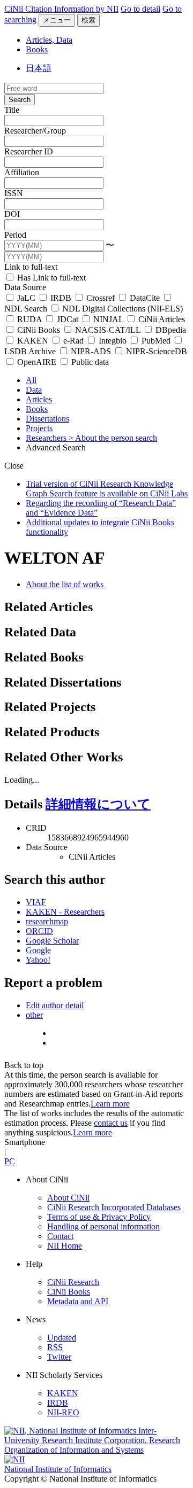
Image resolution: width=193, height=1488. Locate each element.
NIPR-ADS (91, 351)
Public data (89, 362)
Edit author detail (55, 1005)
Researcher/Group (35, 130)
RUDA (29, 319)
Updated (61, 1337)
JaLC (26, 297)
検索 (88, 20)
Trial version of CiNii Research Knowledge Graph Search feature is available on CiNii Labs (107, 488)
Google (38, 950)
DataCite (145, 297)
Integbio (112, 340)
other (34, 1014)
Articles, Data (49, 39)
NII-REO (63, 1412)
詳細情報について (98, 804)
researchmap (47, 921)
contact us (111, 1122)
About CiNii (68, 1197)
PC (9, 1161)
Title (11, 109)
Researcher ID (28, 151)
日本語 (38, 68)
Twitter (59, 1356)
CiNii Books (38, 329)
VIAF (36, 902)
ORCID (39, 931)
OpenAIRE (36, 362)
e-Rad (73, 340)
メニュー (57, 20)
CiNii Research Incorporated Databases (114, 1207)
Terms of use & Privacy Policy (99, 1216)
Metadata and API (77, 1301)
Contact (60, 1236)
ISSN (13, 193)
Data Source (25, 287)
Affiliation (21, 172)
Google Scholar (52, 940)
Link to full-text (30, 266)
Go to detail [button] (140, 8)
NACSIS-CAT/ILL (108, 329)
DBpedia (169, 329)
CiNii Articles (160, 319)
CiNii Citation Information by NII (61, 8)
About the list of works (64, 584)
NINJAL (108, 319)
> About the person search (113, 437)
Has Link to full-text (50, 277)
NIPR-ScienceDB (155, 351)
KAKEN (32, 340)
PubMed (156, 340)
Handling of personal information (103, 1226)
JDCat (67, 319)
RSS (55, 1347)
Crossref (100, 297)
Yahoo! (38, 959)
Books (37, 49)
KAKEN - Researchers (65, 911)
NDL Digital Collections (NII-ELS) (121, 308)
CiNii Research (73, 1282)
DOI (12, 214)
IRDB (60, 297)
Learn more (110, 1103)
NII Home (64, 1245)
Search (20, 100)
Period (15, 234)
